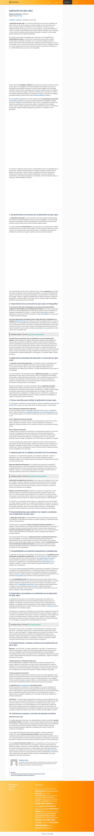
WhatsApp (50, 825)
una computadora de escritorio (46, 558)
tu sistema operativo (48, 412)
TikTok (47, 822)
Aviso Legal (11, 787)
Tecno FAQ (57, 2)
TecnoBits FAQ (49, 820)
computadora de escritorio (26, 584)
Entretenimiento (44, 799)
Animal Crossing (52, 788)
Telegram (44, 822)
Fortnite (37, 801)
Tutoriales (54, 822)
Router (37, 817)
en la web (34, 586)
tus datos (48, 606)
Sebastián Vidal (17, 16)
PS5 (49, 813)
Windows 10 (39, 828)
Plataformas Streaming (41, 813)
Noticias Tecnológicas (54, 811)
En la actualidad (13, 99)
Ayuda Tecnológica (46, 793)
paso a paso (51, 750)
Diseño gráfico (49, 797)
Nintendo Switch (45, 811)
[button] (83, 2)
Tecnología (38, 822)
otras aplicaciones (25, 685)
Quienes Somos (12, 784)
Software (38, 820)
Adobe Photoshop (20, 321)
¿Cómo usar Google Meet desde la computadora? (22, 775)
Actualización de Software (40, 788)
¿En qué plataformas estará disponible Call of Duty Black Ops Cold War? (28, 773)
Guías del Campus (44, 803)
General (41, 801)
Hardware (42, 806)
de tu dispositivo (19, 575)
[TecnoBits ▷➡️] (14, 2)
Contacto (11, 789)
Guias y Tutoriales (52, 801)
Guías (48, 2)
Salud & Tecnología (43, 817)
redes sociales (46, 561)
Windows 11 (48, 828)
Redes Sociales (50, 816)
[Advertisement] (34, 60)
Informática (51, 806)
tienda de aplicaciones (33, 412)
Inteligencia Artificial (40, 809)
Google (45, 801)
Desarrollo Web (42, 797)
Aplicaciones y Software (52, 791)
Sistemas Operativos (52, 817)
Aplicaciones (40, 791)
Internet (47, 809)
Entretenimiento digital (52, 799)
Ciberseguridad (40, 795)
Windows (75, 2)
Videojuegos (41, 825)
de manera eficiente (39, 95)
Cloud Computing (48, 795)
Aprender (66, 2)
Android (47, 788)
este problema (45, 314)
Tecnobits (12, 20)
